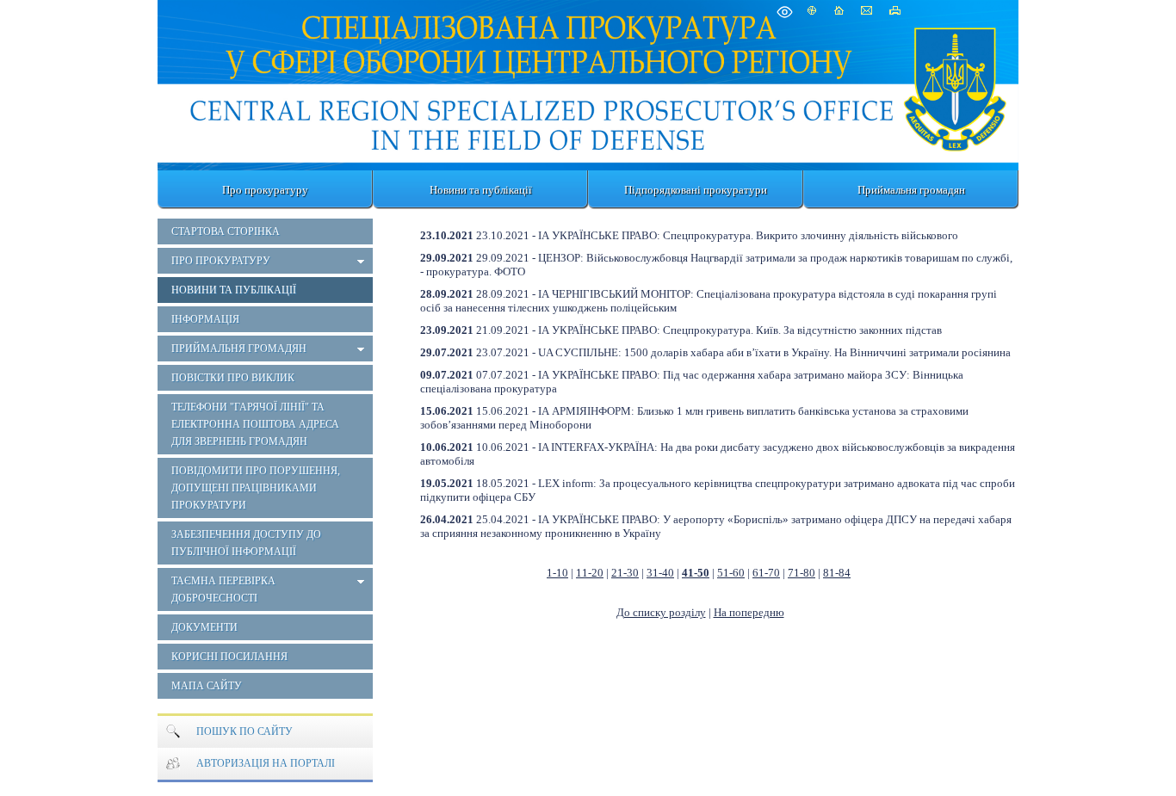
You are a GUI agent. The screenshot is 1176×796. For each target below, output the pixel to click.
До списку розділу (661, 612)
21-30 (625, 572)
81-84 (837, 572)
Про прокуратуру (265, 189)
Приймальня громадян (911, 189)
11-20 (589, 572)
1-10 (557, 572)
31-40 (660, 572)
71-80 (801, 572)
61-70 (766, 572)
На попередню (749, 612)
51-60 (731, 572)
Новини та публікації (481, 189)
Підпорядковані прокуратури (695, 189)
